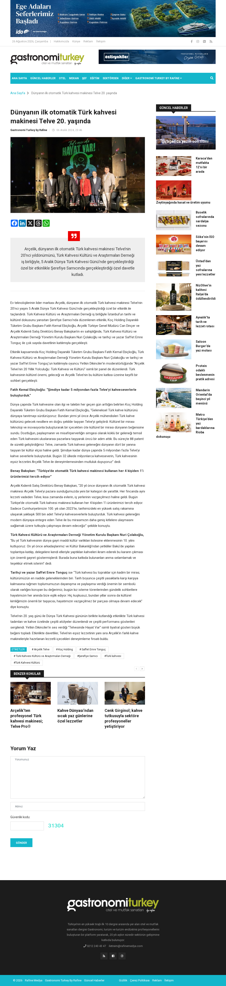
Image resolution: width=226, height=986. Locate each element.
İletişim (100, 41)
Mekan (74, 78)
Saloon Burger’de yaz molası (204, 346)
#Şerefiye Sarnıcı (87, 656)
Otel (62, 78)
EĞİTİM (94, 78)
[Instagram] (198, 41)
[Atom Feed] (204, 41)
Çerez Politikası (140, 980)
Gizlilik (123, 980)
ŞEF (84, 78)
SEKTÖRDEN (111, 78)
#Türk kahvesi (112, 656)
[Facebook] (192, 41)
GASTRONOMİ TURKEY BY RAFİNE (157, 78)
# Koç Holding (64, 649)
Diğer (126, 78)
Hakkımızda (61, 41)
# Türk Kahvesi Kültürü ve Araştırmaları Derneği (42, 656)
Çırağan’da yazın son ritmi (185, 141)
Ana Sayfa (19, 78)
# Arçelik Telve (40, 649)
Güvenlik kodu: (20, 817)
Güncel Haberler (43, 78)
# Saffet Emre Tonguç (92, 649)
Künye (76, 41)
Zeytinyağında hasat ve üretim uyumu (183, 202)
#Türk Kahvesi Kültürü (27, 662)
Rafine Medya (33, 980)
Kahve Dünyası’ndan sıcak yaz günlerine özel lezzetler (75, 715)
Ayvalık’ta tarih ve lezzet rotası (205, 322)
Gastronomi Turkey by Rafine (28, 130)
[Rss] (103, 956)
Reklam (88, 41)
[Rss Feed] (211, 41)
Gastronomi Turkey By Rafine (63, 980)
